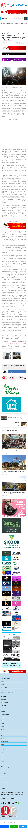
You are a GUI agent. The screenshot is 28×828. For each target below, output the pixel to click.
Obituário (2, 770)
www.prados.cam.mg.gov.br (17, 343)
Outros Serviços (4, 687)
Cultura (2, 720)
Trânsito (2, 761)
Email (25, 43)
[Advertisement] (14, 135)
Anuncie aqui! (3, 684)
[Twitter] (23, 826)
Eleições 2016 (3, 735)
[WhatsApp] (14, 826)
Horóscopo (3, 779)
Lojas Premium (3, 699)
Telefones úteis (3, 776)
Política (19, 42)
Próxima (17, 422)
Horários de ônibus (4, 773)
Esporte (2, 732)
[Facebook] (4, 826)
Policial (2, 749)
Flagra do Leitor (4, 738)
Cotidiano (3, 717)
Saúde (2, 755)
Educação (2, 729)
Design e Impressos (4, 702)
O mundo (2, 744)
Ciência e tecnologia (5, 714)
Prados (22, 42)
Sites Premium (3, 696)
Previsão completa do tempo (6, 782)
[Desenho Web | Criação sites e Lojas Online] (9, 811)
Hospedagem (3, 705)
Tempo (2, 758)
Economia (3, 726)
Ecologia (2, 723)
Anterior (11, 416)
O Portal (2, 681)
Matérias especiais (4, 741)
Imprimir (20, 43)
